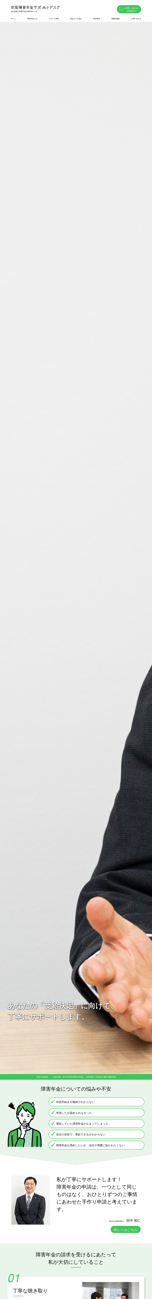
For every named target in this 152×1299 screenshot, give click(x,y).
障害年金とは (32, 18)
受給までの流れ (76, 18)
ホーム (13, 18)
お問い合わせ (136, 18)
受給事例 (96, 18)
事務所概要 (115, 18)
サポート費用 (54, 18)
